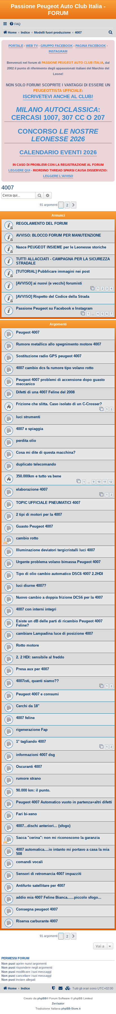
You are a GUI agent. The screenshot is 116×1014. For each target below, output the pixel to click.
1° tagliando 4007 (31, 741)
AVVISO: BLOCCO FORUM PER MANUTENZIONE (58, 235)
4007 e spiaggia (29, 429)
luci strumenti (28, 417)
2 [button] (67, 205)
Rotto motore (27, 645)
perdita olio (26, 440)
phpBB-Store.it (71, 1008)
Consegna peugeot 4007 (37, 909)
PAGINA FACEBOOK (90, 45)
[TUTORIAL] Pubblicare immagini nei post (53, 271)
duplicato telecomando (36, 464)
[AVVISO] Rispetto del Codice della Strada (52, 296)
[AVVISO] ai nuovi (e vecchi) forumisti (49, 283)
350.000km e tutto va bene (38, 476)
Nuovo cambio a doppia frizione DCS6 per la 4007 (59, 597)
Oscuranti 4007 (29, 766)
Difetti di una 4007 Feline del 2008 (45, 392)
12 (110, 482)
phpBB (41, 998)
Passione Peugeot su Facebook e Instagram (54, 308)
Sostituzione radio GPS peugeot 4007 (48, 356)
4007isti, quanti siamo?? (37, 681)
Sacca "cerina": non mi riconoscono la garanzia (58, 838)
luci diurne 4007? (31, 585)
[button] (73, 205)
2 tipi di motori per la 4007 (39, 514)
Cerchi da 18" (27, 706)
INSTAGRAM (58, 51)
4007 (7, 187)
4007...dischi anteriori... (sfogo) (43, 826)
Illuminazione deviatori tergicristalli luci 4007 (55, 550)
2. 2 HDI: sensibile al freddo (40, 657)
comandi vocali (29, 862)
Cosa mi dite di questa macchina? (45, 452)
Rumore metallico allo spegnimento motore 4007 (58, 344)
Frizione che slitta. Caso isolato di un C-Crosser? (59, 404)
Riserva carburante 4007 (37, 921)
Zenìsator (58, 1003)
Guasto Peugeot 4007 (34, 526)
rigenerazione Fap (32, 730)
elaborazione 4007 (32, 489)
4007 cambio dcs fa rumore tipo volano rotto (54, 368)
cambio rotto (27, 538)
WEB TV (32, 45)
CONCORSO (58, 135)
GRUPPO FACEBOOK (57, 45)
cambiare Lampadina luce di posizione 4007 (54, 633)
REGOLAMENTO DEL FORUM (42, 223)
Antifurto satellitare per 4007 (40, 885)
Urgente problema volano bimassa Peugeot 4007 (58, 562)
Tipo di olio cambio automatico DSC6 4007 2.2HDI (59, 574)
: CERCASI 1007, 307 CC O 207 (58, 113)
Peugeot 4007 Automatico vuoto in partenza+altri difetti (64, 802)
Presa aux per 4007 (32, 669)
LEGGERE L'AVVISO (58, 176)
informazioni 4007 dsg (35, 755)
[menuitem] (15, 24)
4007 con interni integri (36, 609)
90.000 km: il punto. (33, 790)
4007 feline (25, 718)
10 (98, 482)
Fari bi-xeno (26, 814)
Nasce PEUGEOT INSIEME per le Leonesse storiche (61, 247)
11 (104, 482)
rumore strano (28, 778)
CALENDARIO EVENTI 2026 (58, 152)
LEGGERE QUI (19, 170)
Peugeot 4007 (27, 332)
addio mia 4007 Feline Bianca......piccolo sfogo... (58, 897)
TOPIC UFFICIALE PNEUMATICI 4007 (48, 503)
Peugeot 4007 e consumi (37, 694)
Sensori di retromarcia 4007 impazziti (48, 874)
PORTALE (15, 45)
